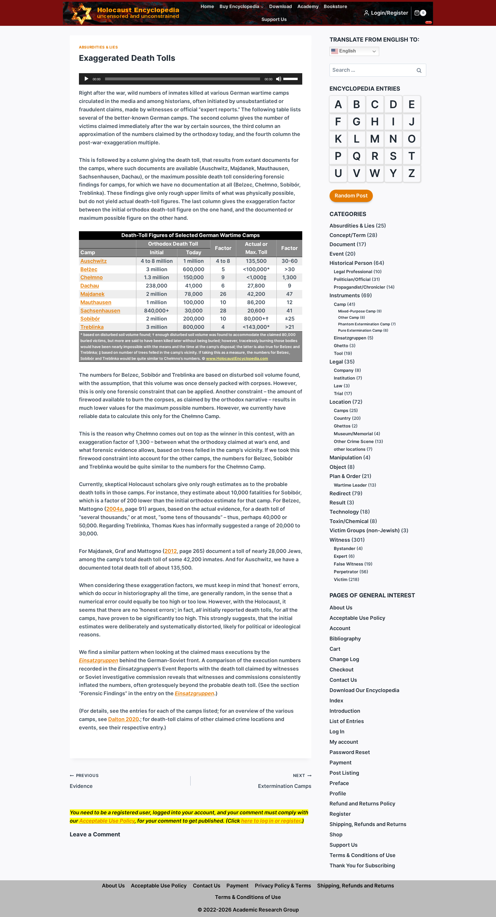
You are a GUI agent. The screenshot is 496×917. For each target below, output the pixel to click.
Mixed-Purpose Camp (357, 311)
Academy (308, 6)
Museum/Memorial (353, 433)
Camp (340, 304)
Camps (341, 410)
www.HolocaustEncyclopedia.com (237, 358)
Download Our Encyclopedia (364, 690)
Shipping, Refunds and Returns (368, 824)
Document (342, 244)
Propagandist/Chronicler (359, 287)
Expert (340, 556)
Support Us (274, 19)
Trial (338, 393)
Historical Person (351, 263)
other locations (349, 449)
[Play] (86, 79)
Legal (336, 362)
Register (340, 814)
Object (338, 467)
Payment (341, 762)
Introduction (345, 711)
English (347, 50)
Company (344, 370)
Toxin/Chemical (349, 521)
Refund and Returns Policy (362, 804)
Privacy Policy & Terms (283, 886)
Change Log (344, 659)
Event (337, 254)
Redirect (340, 493)
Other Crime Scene (354, 441)
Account (340, 628)
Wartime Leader (350, 485)
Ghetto (341, 345)
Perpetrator (346, 571)
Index (336, 701)
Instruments (345, 295)
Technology (344, 512)
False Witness (348, 564)
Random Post (351, 196)
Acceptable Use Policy (107, 821)
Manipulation (346, 457)
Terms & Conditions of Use (363, 855)
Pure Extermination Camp (360, 330)
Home (207, 6)
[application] (190, 79)
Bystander (344, 548)
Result (338, 503)
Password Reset (350, 752)
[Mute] (279, 79)
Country (342, 418)
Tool (338, 353)
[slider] (291, 78)
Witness (340, 540)
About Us (341, 608)
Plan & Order (345, 476)
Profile (338, 793)
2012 (170, 551)
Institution (344, 378)
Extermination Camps (284, 781)
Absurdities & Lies (98, 47)
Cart (335, 649)
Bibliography (345, 639)
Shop (336, 834)
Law (338, 385)
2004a (114, 509)
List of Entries (347, 721)
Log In (337, 731)
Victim (340, 579)
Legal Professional (353, 271)
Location (340, 402)
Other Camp (348, 317)
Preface (339, 783)
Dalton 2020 (123, 719)
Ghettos (342, 426)
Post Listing (344, 773)
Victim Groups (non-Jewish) (365, 530)
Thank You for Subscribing (362, 865)
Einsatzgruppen (350, 338)
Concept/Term (348, 235)
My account (344, 742)
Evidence (84, 781)
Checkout (342, 670)
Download (280, 6)
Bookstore (335, 6)
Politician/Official (352, 279)
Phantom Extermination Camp (364, 324)
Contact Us (343, 680)
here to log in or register (271, 821)
